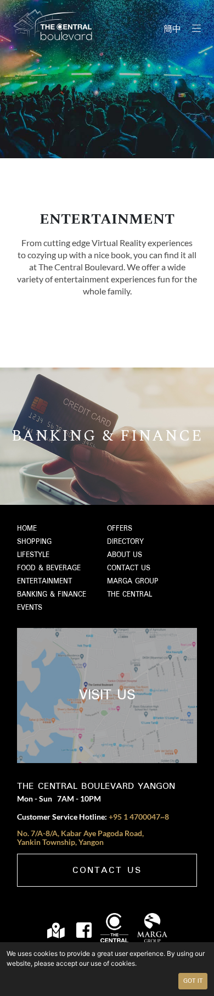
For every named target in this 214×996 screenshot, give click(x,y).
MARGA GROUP (133, 581)
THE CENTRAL (129, 594)
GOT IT (192, 981)
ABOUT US (124, 555)
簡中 (172, 29)
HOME (27, 529)
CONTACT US (128, 568)
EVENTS (29, 608)
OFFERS (119, 529)
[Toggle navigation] (196, 28)
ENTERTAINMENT (44, 581)
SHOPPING (34, 542)
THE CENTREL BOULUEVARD (52, 24)
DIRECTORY (125, 542)
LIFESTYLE (33, 555)
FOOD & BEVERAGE (49, 568)
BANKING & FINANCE (51, 594)
